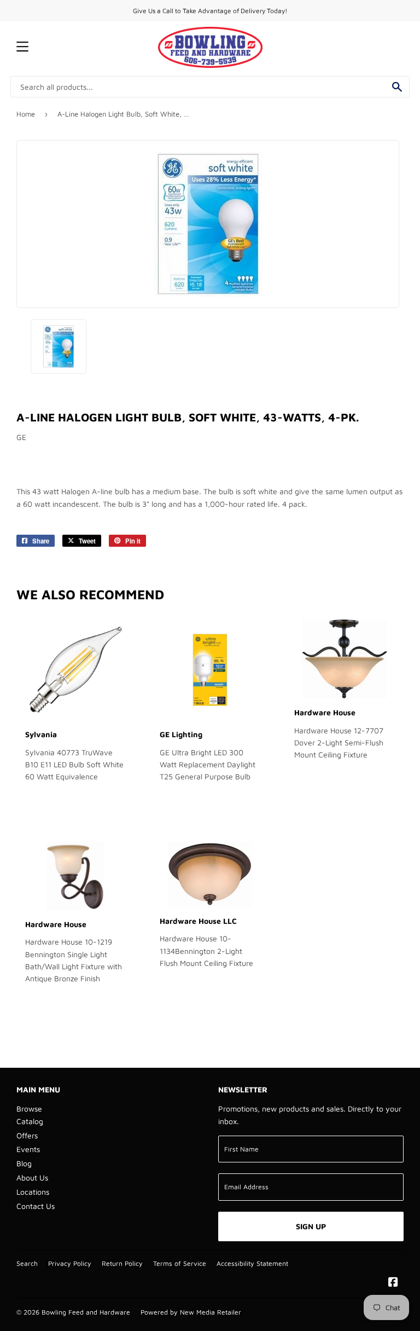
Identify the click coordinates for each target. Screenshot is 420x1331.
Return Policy (122, 1263)
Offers (27, 1135)
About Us (32, 1177)
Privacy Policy (69, 1263)
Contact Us (35, 1206)
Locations (32, 1191)
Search (27, 1263)
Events (28, 1149)
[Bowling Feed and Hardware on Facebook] (393, 1283)
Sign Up (311, 1226)
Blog (24, 1163)
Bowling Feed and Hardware (86, 1312)
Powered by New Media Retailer (191, 1312)
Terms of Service (179, 1263)
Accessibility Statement (252, 1263)
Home (25, 113)
